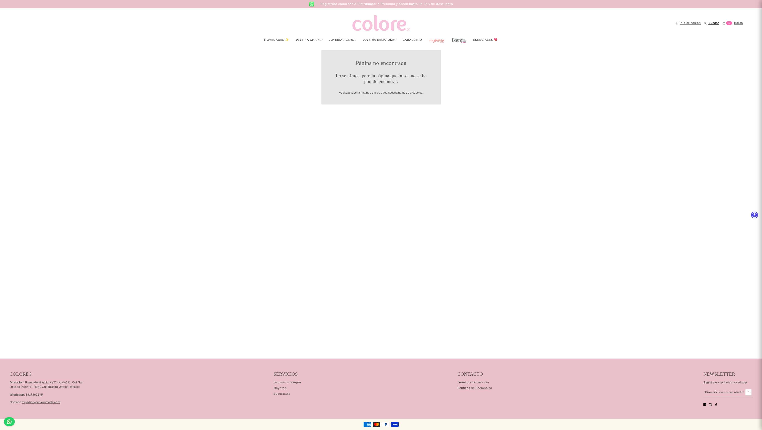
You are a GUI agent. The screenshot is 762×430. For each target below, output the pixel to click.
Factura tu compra (287, 382)
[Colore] (381, 23)
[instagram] (710, 405)
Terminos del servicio (473, 382)
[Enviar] (748, 392)
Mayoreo (280, 388)
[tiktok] (716, 405)
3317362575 (34, 394)
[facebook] (705, 405)
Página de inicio (370, 92)
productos (416, 92)
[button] (754, 215)
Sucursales (282, 393)
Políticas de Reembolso (474, 388)
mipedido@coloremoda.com (41, 402)
